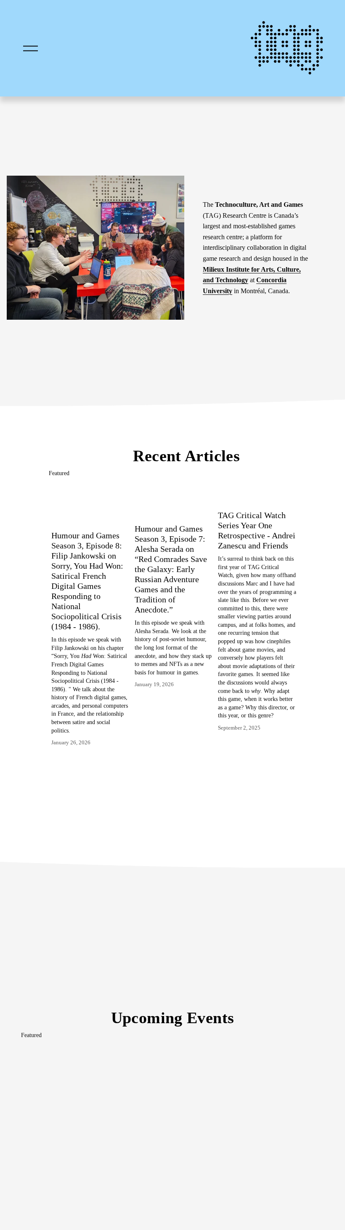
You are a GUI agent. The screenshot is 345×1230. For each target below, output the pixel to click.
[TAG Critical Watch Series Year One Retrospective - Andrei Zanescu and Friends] (257, 494)
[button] (282, 473)
